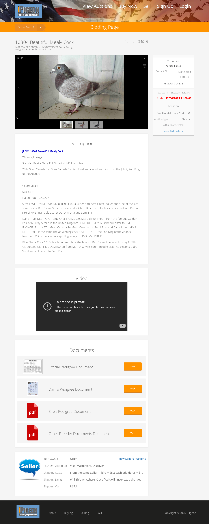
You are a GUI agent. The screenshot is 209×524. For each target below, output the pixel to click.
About (52, 513)
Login (185, 6)
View (132, 366)
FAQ (99, 513)
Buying (68, 513)
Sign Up (165, 6)
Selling (84, 513)
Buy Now (127, 6)
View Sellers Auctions (132, 459)
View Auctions (97, 6)
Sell (147, 6)
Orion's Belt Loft (26, 27)
